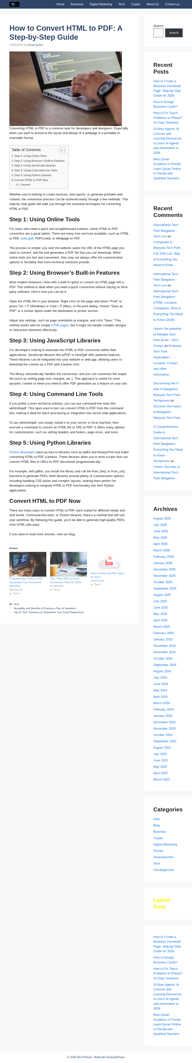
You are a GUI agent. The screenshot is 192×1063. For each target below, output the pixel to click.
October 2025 (162, 582)
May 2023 (160, 767)
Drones (158, 851)
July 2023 (160, 754)
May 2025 (160, 614)
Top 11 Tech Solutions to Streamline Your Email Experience (49, 612)
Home (60, 4)
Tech (121, 4)
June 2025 (160, 607)
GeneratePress (115, 1057)
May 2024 (160, 690)
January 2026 (162, 563)
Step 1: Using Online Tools (30, 155)
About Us (152, 4)
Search (158, 26)
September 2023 (164, 741)
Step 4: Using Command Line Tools (35, 170)
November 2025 (164, 576)
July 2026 (160, 525)
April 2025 (160, 620)
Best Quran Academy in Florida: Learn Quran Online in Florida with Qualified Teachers (167, 168)
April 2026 (160, 544)
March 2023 (161, 779)
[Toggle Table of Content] (60, 150)
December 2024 (164, 646)
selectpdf (27, 238)
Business (77, 4)
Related (25, 184)
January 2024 (162, 716)
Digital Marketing (101, 4)
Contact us (172, 4)
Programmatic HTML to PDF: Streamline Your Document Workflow (26, 582)
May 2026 (160, 537)
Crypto (135, 4)
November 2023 (164, 728)
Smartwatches (163, 857)
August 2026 (162, 518)
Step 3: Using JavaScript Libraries (35, 165)
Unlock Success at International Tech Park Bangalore (166, 472)
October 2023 (162, 735)
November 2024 (164, 652)
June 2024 (160, 684)
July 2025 (160, 601)
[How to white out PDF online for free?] (109, 561)
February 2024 (163, 709)
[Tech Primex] (14, 4)
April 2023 (160, 773)
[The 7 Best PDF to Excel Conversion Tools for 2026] (68, 564)
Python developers (22, 452)
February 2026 (163, 556)
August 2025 (162, 595)
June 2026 (160, 531)
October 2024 (162, 658)
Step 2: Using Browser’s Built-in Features (39, 160)
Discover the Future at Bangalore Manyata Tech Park (167, 412)
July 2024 (160, 677)
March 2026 (161, 550)
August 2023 (162, 747)
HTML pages (60, 325)
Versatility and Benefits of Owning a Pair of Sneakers (45, 608)
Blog (156, 825)
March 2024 (161, 703)
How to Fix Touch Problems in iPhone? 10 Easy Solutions (167, 117)
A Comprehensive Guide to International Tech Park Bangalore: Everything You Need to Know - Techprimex (168, 444)
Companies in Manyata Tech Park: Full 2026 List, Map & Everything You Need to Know (167, 253)
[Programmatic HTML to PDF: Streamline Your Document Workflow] (27, 564)
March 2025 (161, 626)
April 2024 (160, 696)
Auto (156, 819)
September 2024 (164, 665)
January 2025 (162, 639)
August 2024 (162, 671)
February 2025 (163, 633)
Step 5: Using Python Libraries (32, 175)
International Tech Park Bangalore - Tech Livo (165, 230)
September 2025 (164, 588)
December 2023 (164, 722)
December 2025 (164, 569)
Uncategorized (163, 870)
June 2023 (160, 760)
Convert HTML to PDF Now (31, 180)
